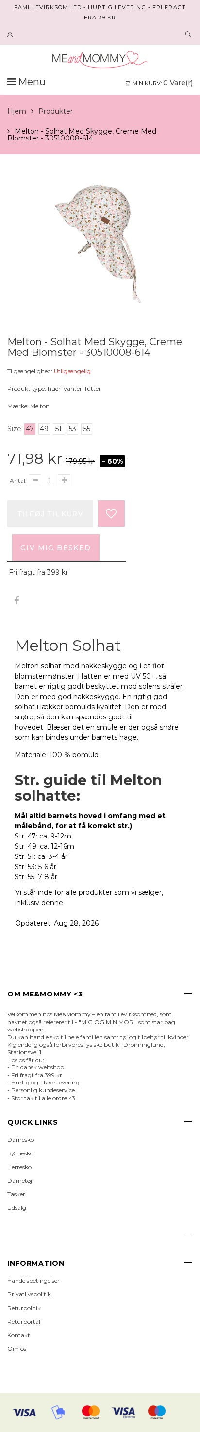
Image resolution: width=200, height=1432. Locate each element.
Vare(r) (163, 82)
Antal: (18, 480)
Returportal (23, 1321)
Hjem (16, 111)
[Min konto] (11, 35)
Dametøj (19, 1180)
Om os (16, 1348)
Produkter (55, 111)
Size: (15, 428)
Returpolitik (24, 1307)
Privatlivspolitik (29, 1294)
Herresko (19, 1166)
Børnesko (20, 1153)
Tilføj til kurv (50, 514)
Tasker (16, 1194)
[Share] (16, 601)
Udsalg (16, 1207)
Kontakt (18, 1335)
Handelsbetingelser (33, 1280)
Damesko (20, 1139)
